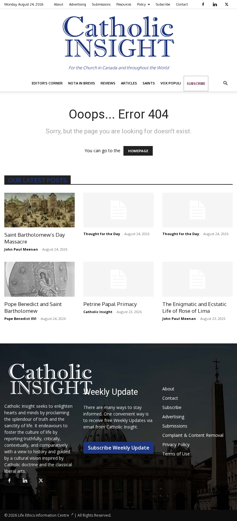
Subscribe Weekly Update (118, 447)
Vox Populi (170, 83)
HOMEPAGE (138, 151)
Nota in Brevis (81, 83)
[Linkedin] (215, 4)
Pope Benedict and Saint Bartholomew (33, 307)
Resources (123, 4)
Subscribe (163, 4)
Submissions (101, 4)
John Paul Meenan (21, 249)
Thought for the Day (101, 233)
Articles (129, 83)
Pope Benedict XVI (20, 318)
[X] (227, 4)
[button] (225, 83)
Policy (141, 4)
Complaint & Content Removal (192, 435)
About (58, 4)
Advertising (77, 4)
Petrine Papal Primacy (110, 304)
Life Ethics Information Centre (43, 515)
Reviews (108, 83)
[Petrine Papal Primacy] (118, 279)
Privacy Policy (175, 444)
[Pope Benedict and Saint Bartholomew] (39, 279)
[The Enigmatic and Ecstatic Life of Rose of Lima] (197, 279)
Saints (149, 83)
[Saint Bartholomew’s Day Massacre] (39, 210)
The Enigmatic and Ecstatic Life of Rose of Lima (194, 307)
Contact (182, 4)
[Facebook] (203, 4)
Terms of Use (176, 454)
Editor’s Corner (47, 83)
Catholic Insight (97, 311)
